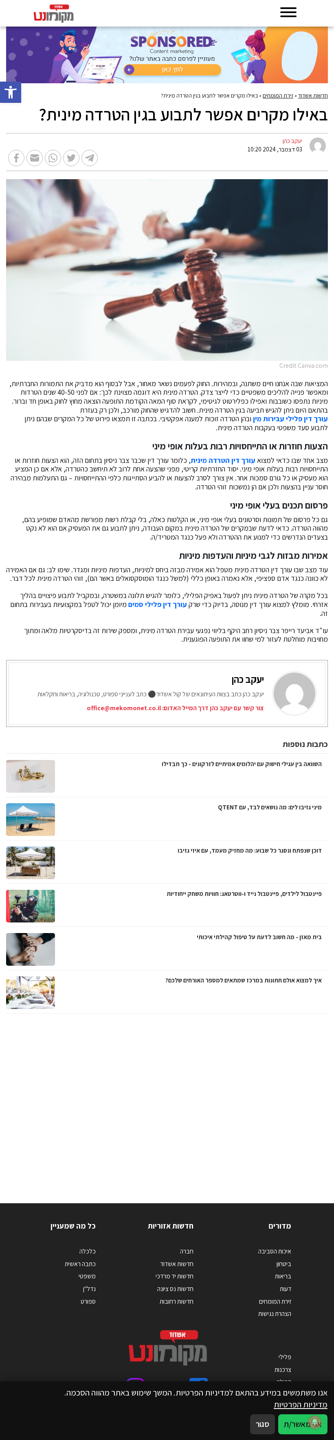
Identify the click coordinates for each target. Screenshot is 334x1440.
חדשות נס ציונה (175, 1288)
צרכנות (283, 1369)
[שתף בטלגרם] (89, 158)
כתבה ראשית (80, 1264)
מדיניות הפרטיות (300, 1404)
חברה (186, 1251)
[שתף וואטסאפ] (53, 158)
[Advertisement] (167, 1100)
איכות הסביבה (274, 1251)
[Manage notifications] (314, 1422)
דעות (285, 1288)
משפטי (87, 1276)
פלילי (285, 1357)
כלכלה (87, 1251)
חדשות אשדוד (313, 95)
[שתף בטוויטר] (71, 158)
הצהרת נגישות (274, 1313)
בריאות (283, 1276)
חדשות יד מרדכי (174, 1276)
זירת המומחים (278, 95)
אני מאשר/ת (303, 1423)
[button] (10, 92)
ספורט (88, 1301)
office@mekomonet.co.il (124, 708)
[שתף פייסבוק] (16, 158)
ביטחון (284, 1264)
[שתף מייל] (34, 158)
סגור (262, 1423)
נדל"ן (89, 1288)
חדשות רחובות (176, 1301)
